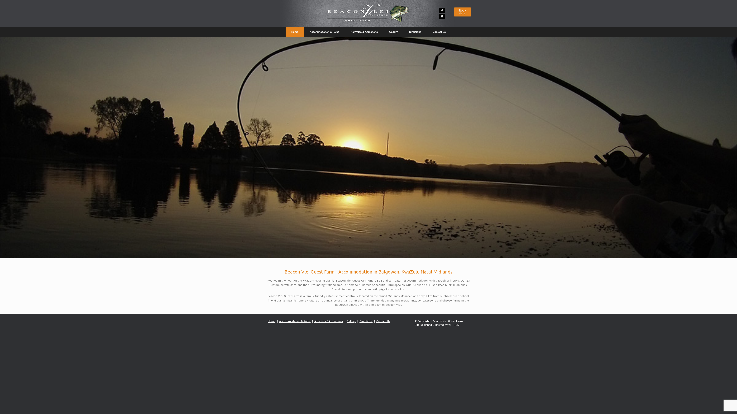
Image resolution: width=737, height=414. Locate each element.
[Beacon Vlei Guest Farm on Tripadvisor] (442, 16)
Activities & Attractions (364, 31)
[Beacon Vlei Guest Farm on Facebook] (442, 10)
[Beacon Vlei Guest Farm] (368, 13)
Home (294, 31)
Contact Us (439, 31)
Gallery (393, 31)
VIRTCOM (453, 325)
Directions (415, 31)
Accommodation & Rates (324, 31)
